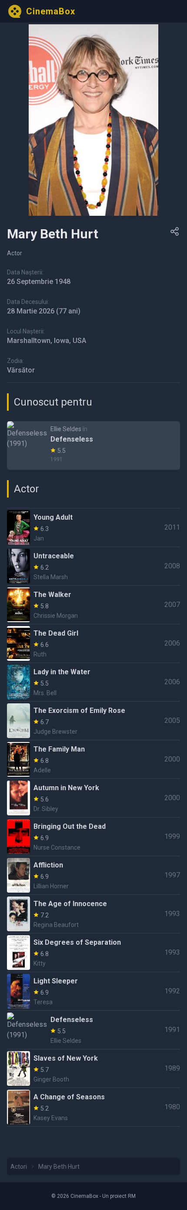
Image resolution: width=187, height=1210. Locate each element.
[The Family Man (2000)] (93, 759)
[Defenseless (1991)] (93, 445)
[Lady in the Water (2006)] (93, 682)
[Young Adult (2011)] (93, 527)
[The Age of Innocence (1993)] (93, 914)
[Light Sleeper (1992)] (93, 991)
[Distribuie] (175, 231)
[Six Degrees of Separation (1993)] (93, 952)
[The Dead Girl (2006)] (93, 643)
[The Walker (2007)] (93, 605)
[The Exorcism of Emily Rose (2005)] (93, 721)
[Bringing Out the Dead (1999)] (93, 837)
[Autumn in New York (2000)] (93, 798)
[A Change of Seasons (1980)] (93, 1107)
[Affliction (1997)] (93, 875)
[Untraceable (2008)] (93, 566)
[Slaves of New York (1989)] (93, 1068)
